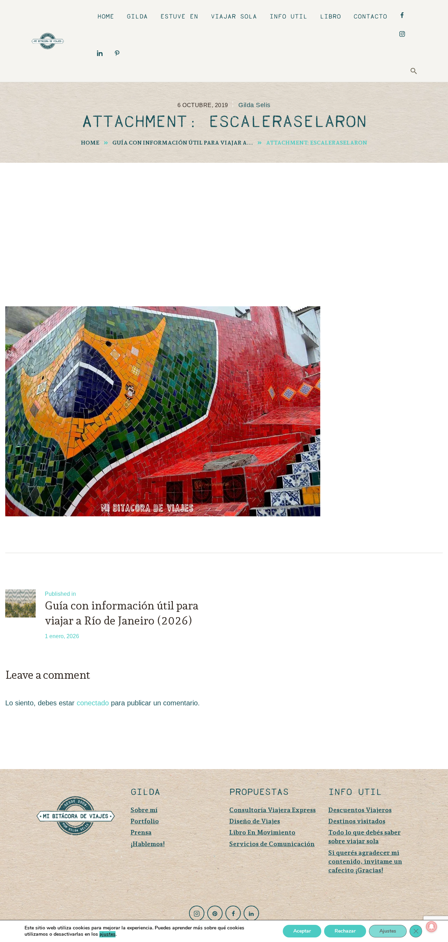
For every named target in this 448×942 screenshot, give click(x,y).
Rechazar (345, 931)
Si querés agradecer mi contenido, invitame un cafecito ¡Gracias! (365, 861)
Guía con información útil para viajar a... (182, 142)
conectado (93, 703)
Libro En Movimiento (262, 832)
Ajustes (387, 931)
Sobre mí (144, 810)
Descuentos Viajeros (360, 810)
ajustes (107, 934)
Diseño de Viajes (254, 821)
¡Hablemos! (148, 843)
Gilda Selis (254, 105)
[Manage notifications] (431, 926)
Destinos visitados (356, 821)
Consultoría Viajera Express (272, 810)
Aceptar (302, 931)
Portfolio (145, 821)
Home (90, 142)
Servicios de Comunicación (272, 843)
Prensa (141, 832)
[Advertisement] (224, 215)
